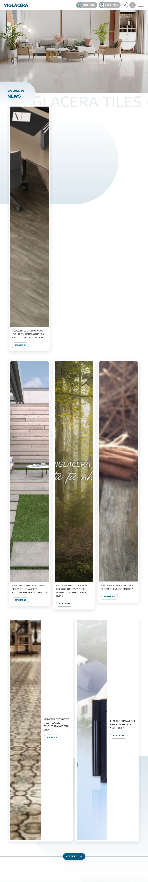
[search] (125, 5)
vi (132, 5)
